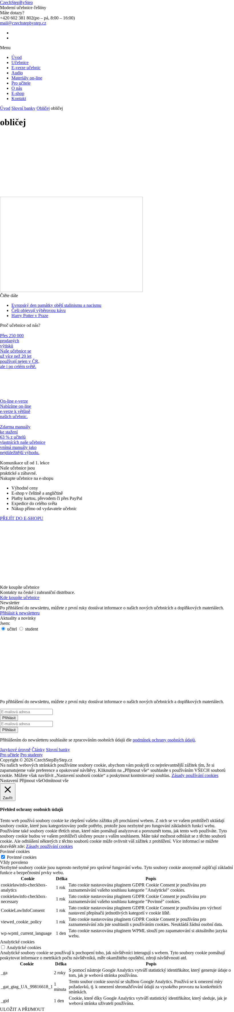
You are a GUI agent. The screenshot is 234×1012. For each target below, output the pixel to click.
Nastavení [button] (9, 780)
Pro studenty (31, 754)
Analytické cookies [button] (17, 941)
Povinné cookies (22, 857)
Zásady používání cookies (195, 775)
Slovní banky (23, 108)
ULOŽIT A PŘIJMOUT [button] (22, 1009)
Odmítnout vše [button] (55, 780)
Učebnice (20, 62)
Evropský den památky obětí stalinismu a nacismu (56, 305)
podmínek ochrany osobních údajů (164, 739)
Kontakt (18, 98)
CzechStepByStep (16, 2)
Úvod (16, 57)
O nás (16, 88)
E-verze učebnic (26, 67)
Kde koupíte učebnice (19, 597)
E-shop (17, 93)
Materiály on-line (26, 77)
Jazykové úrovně (15, 749)
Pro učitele (21, 83)
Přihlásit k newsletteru (20, 613)
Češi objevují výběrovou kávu (38, 310)
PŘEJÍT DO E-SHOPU (21, 518)
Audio (17, 72)
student (31, 629)
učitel (11, 629)
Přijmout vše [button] (30, 780)
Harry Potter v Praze (29, 315)
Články (38, 749)
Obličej (43, 108)
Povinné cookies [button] (15, 851)
